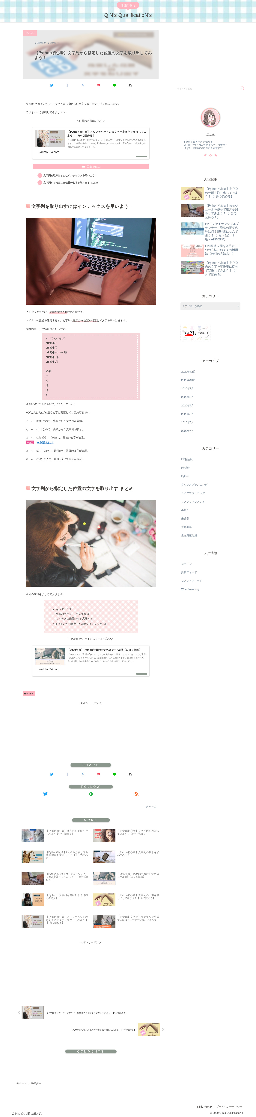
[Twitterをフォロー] (45, 794)
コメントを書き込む (91, 1065)
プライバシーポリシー (229, 1106)
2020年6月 (187, 414)
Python (30, 693)
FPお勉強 (186, 459)
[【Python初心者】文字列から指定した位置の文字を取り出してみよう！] (83, 85)
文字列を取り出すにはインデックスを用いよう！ (70, 175)
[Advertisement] (90, 731)
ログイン (186, 564)
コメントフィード (191, 581)
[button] (242, 88)
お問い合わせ (204, 1106)
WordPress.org (190, 589)
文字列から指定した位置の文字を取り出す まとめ (70, 182)
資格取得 (186, 527)
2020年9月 (187, 388)
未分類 (185, 518)
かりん (210, 134)
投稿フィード (189, 572)
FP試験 (185, 467)
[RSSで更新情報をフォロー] (137, 794)
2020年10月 (188, 380)
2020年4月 (187, 430)
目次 (89, 166)
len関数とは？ (45, 442)
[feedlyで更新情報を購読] (91, 794)
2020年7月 (187, 405)
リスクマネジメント (193, 501)
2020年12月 (188, 371)
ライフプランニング (193, 493)
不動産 (185, 510)
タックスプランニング (194, 484)
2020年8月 (187, 397)
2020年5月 (187, 422)
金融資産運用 (189, 535)
